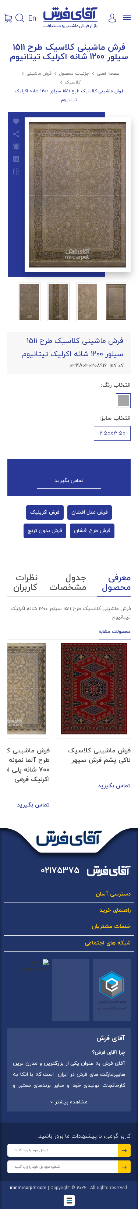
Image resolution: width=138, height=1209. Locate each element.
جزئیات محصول (74, 74)
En (32, 18)
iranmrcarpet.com (28, 1188)
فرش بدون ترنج (45, 530)
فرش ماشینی (39, 74)
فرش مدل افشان (89, 512)
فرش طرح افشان (92, 530)
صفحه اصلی (108, 74)
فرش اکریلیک (45, 512)
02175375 (60, 871)
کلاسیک (73, 82)
